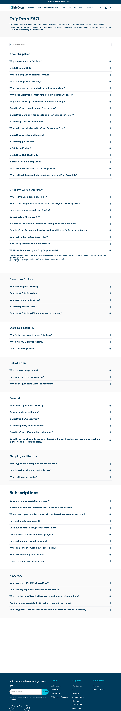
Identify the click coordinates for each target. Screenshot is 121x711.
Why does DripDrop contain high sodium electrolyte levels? (41, 95)
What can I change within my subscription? (32, 548)
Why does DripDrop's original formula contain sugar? (37, 101)
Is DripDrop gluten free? (22, 142)
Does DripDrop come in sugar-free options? (32, 108)
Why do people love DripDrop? (25, 61)
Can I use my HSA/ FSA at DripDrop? (29, 583)
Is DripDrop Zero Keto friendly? (26, 122)
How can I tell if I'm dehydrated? (26, 377)
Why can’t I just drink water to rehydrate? (32, 384)
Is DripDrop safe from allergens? (26, 135)
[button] (31, 8)
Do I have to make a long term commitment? (33, 528)
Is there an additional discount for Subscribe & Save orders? (41, 508)
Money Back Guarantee (77, 706)
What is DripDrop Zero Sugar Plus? (28, 197)
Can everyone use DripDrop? (24, 300)
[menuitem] (60, 686)
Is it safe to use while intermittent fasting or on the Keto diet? (42, 224)
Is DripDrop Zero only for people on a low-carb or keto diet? (41, 115)
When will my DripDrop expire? (26, 342)
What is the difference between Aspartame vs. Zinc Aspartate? (43, 175)
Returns (75, 701)
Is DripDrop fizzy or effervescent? (27, 426)
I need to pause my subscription (26, 561)
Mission (96, 686)
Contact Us (77, 686)
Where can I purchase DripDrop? (27, 405)
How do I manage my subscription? (28, 541)
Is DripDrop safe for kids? (23, 307)
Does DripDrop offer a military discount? (31, 432)
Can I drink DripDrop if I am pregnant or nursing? (35, 313)
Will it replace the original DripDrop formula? (33, 250)
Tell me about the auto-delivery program (31, 534)
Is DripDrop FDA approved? (24, 419)
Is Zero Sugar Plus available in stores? (29, 244)
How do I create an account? (24, 521)
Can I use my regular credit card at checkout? (34, 590)
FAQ (74, 690)
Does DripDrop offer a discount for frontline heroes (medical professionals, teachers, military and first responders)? (54, 440)
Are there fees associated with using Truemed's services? (40, 603)
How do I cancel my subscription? (27, 554)
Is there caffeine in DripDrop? (25, 162)
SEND (45, 692)
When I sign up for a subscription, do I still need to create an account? (47, 514)
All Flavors (56, 686)
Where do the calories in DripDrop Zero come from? (37, 128)
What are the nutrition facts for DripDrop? (32, 168)
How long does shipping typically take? (30, 470)
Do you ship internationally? (24, 412)
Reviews (55, 690)
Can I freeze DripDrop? (21, 348)
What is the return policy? (23, 477)
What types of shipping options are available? (34, 464)
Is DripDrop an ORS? (20, 68)
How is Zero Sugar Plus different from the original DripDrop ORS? (44, 204)
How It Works (99, 690)
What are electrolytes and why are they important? (37, 88)
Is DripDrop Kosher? (20, 148)
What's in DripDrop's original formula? (29, 75)
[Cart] (110, 7)
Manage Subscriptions (78, 695)
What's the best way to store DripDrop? (30, 335)
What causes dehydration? (23, 370)
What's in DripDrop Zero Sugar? (26, 81)
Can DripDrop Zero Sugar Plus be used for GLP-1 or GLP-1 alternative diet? (49, 230)
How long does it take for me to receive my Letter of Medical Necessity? (48, 610)
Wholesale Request (59, 697)
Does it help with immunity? (24, 217)
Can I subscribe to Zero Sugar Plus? (28, 237)
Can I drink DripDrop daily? (24, 293)
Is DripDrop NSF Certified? (23, 155)
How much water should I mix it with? (29, 210)
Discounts (55, 693)
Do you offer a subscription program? (29, 501)
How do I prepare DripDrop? (24, 287)
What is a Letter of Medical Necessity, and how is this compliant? (44, 596)
